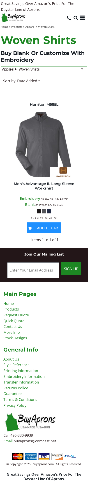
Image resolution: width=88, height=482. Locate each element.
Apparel (30, 27)
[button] (75, 18)
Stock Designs (15, 338)
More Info (11, 332)
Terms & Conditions (20, 399)
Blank (30, 204)
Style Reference (16, 364)
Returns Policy (15, 388)
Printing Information (20, 370)
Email (8, 441)
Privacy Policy (14, 405)
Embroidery (30, 198)
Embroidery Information (24, 376)
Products (16, 27)
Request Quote (16, 315)
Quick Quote (13, 320)
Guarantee (12, 393)
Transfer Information (21, 382)
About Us (11, 359)
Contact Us (12, 326)
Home (4, 27)
